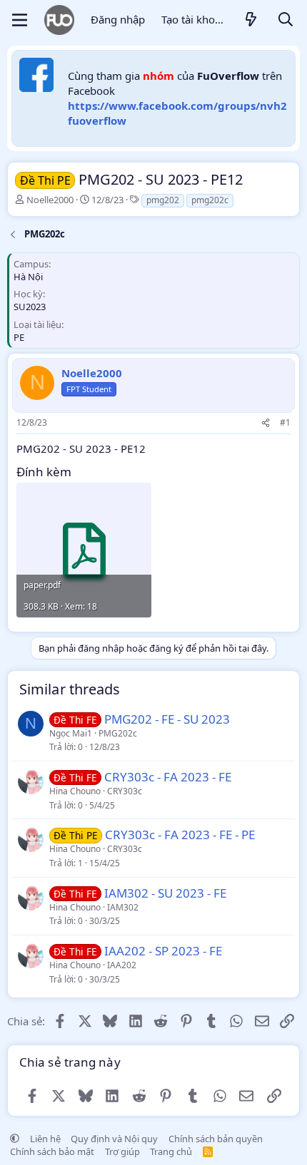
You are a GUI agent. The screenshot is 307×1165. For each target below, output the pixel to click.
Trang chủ (171, 1151)
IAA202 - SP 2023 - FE (163, 951)
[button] (14, 1138)
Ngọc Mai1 (70, 733)
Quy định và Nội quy (114, 1138)
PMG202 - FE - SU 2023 (167, 719)
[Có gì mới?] (251, 20)
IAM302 (123, 907)
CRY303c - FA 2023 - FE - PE (180, 834)
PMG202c (118, 733)
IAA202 (121, 965)
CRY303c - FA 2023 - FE (167, 777)
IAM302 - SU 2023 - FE (165, 893)
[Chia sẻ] (265, 423)
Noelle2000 (50, 199)
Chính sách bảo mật (52, 1151)
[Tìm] (285, 20)
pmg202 (162, 200)
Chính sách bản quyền (215, 1138)
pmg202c (209, 200)
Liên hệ (45, 1138)
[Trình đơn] (19, 20)
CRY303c (124, 791)
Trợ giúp (122, 1151)
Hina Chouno (75, 791)
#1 (285, 422)
